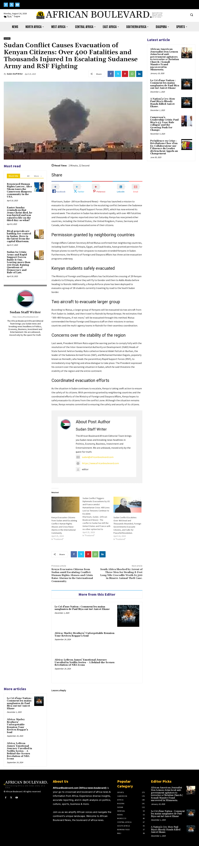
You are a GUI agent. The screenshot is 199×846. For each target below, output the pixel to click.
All (28, 176)
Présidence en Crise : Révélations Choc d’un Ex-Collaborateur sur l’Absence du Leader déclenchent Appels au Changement (164, 147)
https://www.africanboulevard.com (25, 317)
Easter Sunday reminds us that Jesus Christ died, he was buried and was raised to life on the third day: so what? (19, 214)
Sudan (7, 38)
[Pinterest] (125, 74)
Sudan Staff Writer (15, 74)
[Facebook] (6, 5)
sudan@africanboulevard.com (97, 457)
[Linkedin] (139, 74)
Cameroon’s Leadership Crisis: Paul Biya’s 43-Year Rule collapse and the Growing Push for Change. (164, 124)
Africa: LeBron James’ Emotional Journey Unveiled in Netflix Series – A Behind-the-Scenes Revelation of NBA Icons (84, 662)
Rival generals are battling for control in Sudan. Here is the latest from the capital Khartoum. (19, 236)
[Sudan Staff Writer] (25, 299)
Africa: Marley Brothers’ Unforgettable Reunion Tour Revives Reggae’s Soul (84, 634)
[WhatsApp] (132, 74)
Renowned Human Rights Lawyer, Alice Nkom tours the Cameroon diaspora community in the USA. (19, 190)
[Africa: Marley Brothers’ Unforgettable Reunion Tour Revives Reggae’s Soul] (128, 642)
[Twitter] (11, 5)
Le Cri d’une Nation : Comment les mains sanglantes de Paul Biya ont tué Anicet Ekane (82, 608)
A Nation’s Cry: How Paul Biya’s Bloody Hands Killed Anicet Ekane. (162, 102)
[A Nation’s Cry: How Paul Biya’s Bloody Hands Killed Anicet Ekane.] (186, 102)
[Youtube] (17, 5)
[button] (191, 14)
